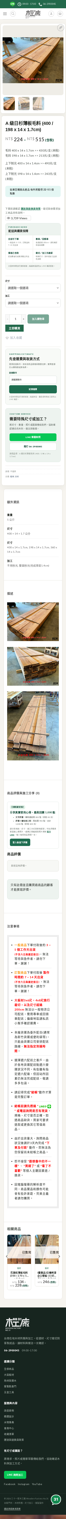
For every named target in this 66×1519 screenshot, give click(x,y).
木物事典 (9, 1422)
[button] (13, 337)
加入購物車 (38, 318)
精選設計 (9, 1416)
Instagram (24, 1484)
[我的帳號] (51, 14)
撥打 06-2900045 (33, 446)
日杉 (17, 476)
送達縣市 (13, 373)
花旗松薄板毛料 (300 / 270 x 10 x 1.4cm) (19, 1274)
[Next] (59, 1263)
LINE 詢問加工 (15, 1474)
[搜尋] (13, 14)
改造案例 (9, 1410)
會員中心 (9, 1428)
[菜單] (5, 13)
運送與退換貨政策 (31, 208)
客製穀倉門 (10, 1386)
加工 (7, 296)
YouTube (37, 1484)
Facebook (9, 1484)
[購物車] (60, 14)
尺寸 (7, 281)
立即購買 (14, 328)
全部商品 (9, 1368)
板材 (12, 476)
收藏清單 (9, 1434)
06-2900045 (11, 1350)
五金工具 (9, 1392)
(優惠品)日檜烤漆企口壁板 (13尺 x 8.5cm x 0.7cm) (46, 1274)
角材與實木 (10, 1380)
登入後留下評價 (20, 842)
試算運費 (33, 389)
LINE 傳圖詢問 (33, 437)
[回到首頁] (17, 1326)
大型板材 (9, 1374)
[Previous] (7, 1263)
